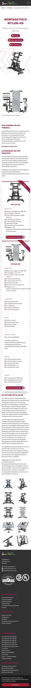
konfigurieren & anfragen (14, 237)
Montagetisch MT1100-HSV (9, 644)
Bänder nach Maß (6, 615)
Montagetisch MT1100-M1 (9, 638)
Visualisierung (6, 603)
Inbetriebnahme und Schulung (10, 605)
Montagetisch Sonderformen (10, 646)
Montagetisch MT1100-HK (9, 636)
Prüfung (4, 607)
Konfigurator (5, 617)
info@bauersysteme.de (10, 570)
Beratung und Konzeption (9, 666)
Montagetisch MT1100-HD (9, 642)
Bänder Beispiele (6, 623)
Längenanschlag (6, 658)
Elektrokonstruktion (7, 597)
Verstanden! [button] (15, 685)
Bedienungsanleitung (16, 40)
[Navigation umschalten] (28, 2)
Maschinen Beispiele (7, 672)
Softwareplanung (6, 601)
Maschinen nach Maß (7, 668)
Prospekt (16, 35)
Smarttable (5, 654)
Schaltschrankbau (7, 599)
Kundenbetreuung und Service (10, 621)
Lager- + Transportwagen (9, 656)
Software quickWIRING (8, 652)
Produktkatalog (16, 44)
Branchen (4, 619)
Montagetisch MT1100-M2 (9, 640)
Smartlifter (5, 648)
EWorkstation (6, 650)
